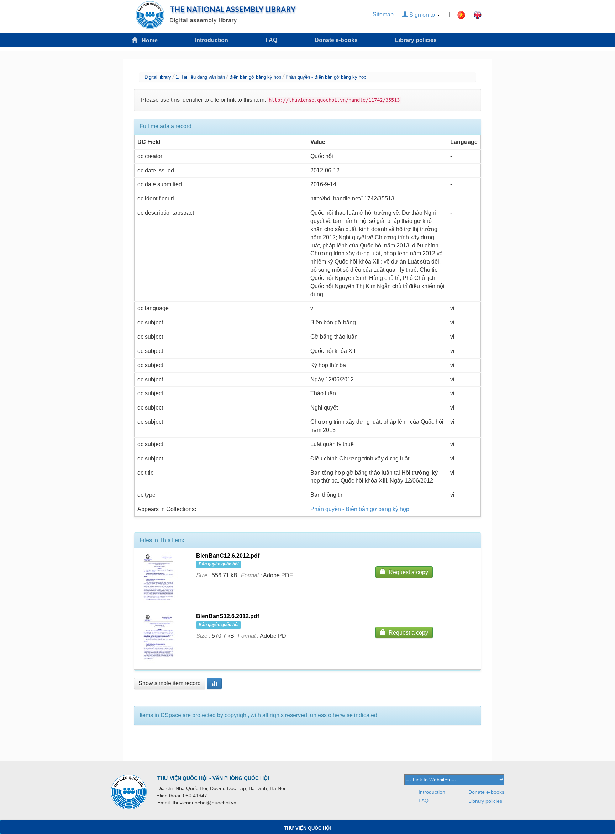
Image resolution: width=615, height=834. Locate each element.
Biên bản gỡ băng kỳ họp (255, 77)
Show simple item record (169, 683)
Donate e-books (336, 40)
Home (147, 40)
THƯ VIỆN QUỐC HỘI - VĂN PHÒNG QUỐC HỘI (213, 778)
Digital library (157, 77)
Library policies (416, 40)
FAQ (271, 40)
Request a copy (407, 572)
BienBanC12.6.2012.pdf (227, 556)
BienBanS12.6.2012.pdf (227, 616)
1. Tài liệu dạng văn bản (200, 77)
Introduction (211, 40)
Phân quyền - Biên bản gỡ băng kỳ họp (325, 77)
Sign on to (422, 15)
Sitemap (383, 14)
